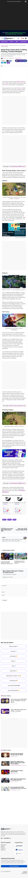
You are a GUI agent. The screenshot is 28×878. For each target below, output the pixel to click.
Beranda (2, 45)
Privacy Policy (24, 873)
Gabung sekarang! (14, 866)
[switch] (26, 38)
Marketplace (3, 844)
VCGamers (7, 871)
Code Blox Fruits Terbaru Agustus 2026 (16, 771)
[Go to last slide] (23, 550)
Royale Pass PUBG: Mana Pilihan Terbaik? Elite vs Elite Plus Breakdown (17, 762)
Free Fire (12, 781)
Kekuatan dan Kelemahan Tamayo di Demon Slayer (16, 754)
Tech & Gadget (13, 789)
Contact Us (3, 848)
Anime (11, 756)
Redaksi (2, 846)
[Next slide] (25, 550)
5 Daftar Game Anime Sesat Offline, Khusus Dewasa (19, 562)
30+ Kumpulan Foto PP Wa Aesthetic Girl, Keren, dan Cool (18, 788)
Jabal (4, 58)
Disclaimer (25, 872)
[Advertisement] (14, 16)
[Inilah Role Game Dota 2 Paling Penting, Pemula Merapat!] (10, 60)
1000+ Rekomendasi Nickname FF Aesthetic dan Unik (18, 779)
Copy (8, 62)
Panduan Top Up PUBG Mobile (16, 765)
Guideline (25, 871)
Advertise (3, 850)
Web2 (14, 519)
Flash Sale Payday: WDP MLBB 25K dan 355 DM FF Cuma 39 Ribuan (19, 701)
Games (6, 45)
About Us (3, 847)
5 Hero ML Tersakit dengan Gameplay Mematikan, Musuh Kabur (7, 562)
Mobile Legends (21, 81)
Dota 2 (16, 58)
